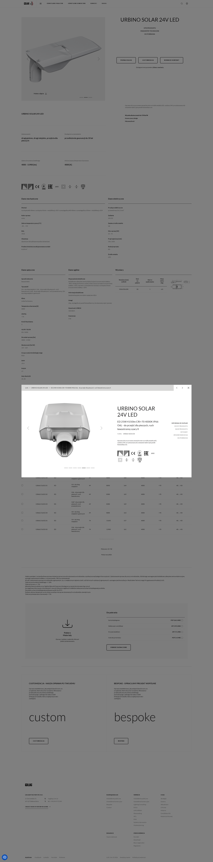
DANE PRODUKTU (181, 429)
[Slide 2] (70, 468)
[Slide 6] (88, 468)
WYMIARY (184, 432)
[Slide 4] (79, 468)
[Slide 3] (75, 468)
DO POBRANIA (183, 438)
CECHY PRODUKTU (181, 426)
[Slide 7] (93, 468)
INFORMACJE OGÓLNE (180, 423)
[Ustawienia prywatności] (5, 857)
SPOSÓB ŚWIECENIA (181, 435)
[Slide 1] (66, 468)
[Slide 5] (84, 468)
